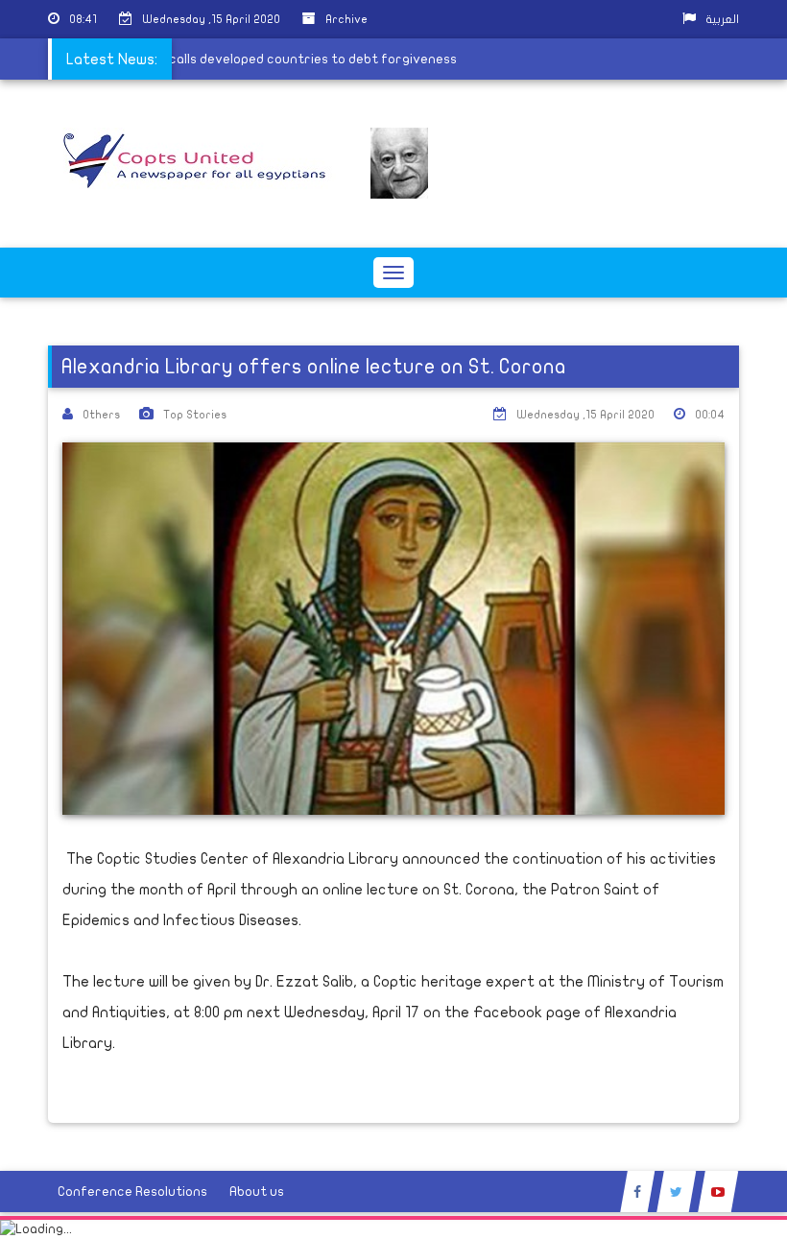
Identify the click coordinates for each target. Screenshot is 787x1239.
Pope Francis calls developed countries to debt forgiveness (274, 59)
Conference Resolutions (132, 1191)
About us (256, 1191)
